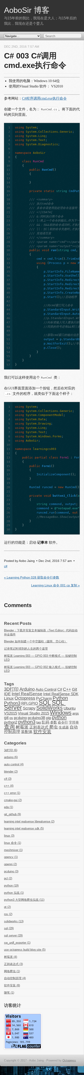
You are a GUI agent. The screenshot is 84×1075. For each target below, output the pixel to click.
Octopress (25, 698)
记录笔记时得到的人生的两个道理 (26, 648)
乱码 (45, 722)
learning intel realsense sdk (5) (24, 828)
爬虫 (53, 727)
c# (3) (7, 778)
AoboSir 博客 (27, 10)
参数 (53, 722)
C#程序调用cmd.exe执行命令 (44, 98)
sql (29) (9, 928)
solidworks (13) (14, 921)
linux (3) (9, 835)
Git (74, 689)
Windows (60, 713)
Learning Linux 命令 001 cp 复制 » (55, 585)
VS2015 (10, 713)
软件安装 (42, 731)
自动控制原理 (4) (15, 978)
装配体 (26, 732)
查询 (9, 727)
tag (38, 722)
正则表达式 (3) (13, 964)
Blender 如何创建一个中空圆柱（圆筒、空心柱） (35, 641)
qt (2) (7, 907)
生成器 (64, 727)
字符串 (74, 722)
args (75, 713)
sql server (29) (13, 935)
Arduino (27, 689)
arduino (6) (11, 757)
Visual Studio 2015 (33, 713)
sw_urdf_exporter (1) (17, 942)
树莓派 (22, 727)
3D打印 (11, 689)
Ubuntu (69, 708)
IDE (7, 694)
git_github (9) (12, 814)
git (6, 717)
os (11, 718)
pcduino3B (36, 718)
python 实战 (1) (14, 892)
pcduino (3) (11, 871)
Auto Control (46, 689)
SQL (45, 702)
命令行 (63, 722)
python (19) (11, 885)
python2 (10, 722)
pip (48, 718)
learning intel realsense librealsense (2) (29, 821)
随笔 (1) (9, 992)
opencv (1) (11, 857)
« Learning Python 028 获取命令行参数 (31, 577)
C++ (67, 689)
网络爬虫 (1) (12, 971)
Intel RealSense (27, 693)
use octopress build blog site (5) (24, 949)
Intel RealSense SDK (60, 694)
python (59, 717)
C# (59, 689)
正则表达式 (38, 727)
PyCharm (44, 698)
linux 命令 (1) (12, 843)
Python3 (12, 703)
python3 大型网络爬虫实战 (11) (24, 899)
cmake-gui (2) (13, 800)
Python (60, 698)
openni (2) (10, 864)
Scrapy (29, 708)
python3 (26, 722)
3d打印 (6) (10, 750)
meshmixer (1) (13, 850)
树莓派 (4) (10, 957)
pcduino (20, 718)
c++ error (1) (12, 793)
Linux (9, 698)
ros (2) (8, 914)
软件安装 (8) (12, 985)
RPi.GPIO (29, 703)
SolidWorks (49, 708)
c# (5, 566)
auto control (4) (14, 764)
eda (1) (8, 807)
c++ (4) (8, 785)
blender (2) (11, 771)
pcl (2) (8, 878)
